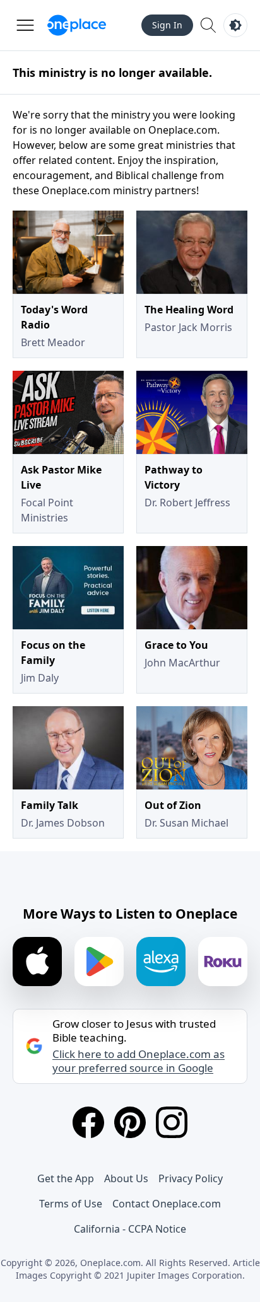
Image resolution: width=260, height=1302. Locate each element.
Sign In (167, 25)
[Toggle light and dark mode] (235, 25)
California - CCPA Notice (130, 1229)
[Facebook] (88, 1122)
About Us (126, 1178)
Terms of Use (70, 1204)
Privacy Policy (190, 1178)
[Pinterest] (130, 1122)
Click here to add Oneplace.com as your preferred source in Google (138, 1061)
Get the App (65, 1178)
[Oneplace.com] (76, 25)
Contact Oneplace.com (166, 1204)
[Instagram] (171, 1122)
